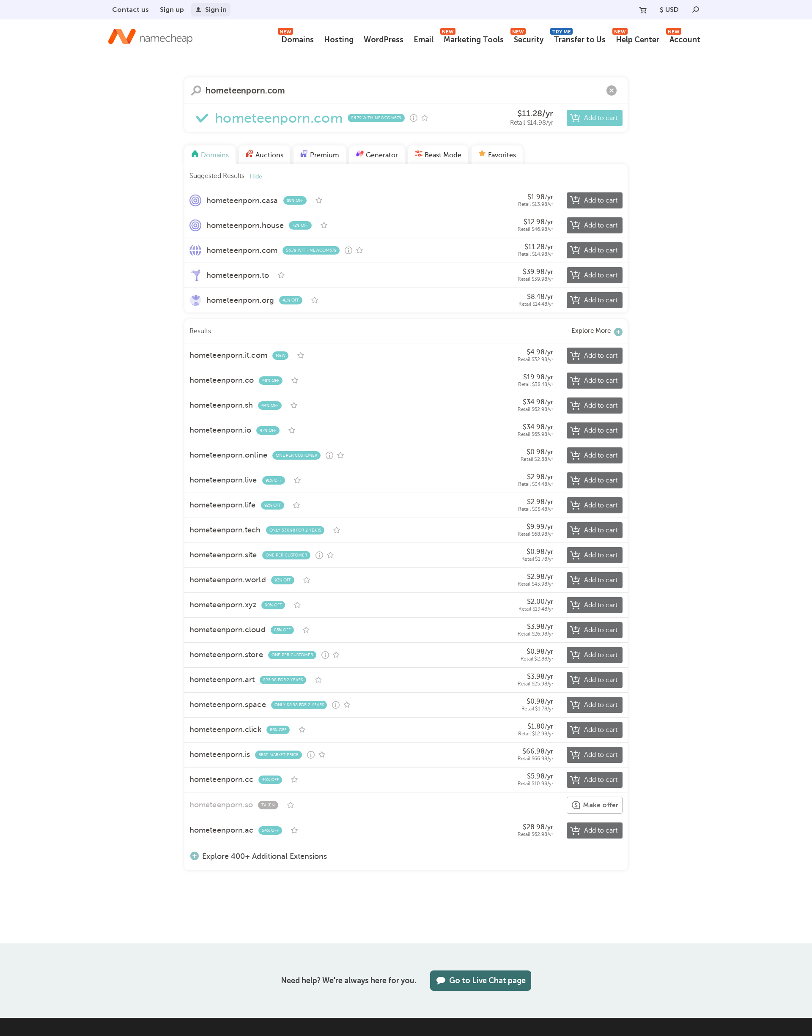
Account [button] (684, 38)
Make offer (601, 805)
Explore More (591, 330)
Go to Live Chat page (487, 980)
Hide (256, 176)
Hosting (339, 39)
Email (423, 39)
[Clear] (611, 90)
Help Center (636, 38)
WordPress (383, 39)
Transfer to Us (579, 38)
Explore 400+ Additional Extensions (264, 856)
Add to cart (600, 118)
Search (196, 90)
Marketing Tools (473, 38)
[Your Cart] (643, 10)
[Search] (696, 10)
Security (527, 38)
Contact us (130, 9)
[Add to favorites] (424, 118)
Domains (297, 38)
